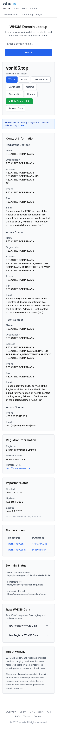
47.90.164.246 (39, 543)
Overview (11, 711)
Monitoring (27, 14)
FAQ (17, 716)
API (49, 711)
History (31, 94)
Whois (11, 79)
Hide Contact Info (20, 101)
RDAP (16, 8)
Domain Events (10, 14)
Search (28, 52)
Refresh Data (15, 108)
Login (39, 14)
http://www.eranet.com (18, 468)
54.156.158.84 (39, 549)
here (22, 125)
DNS (24, 8)
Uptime (33, 8)
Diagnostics (14, 94)
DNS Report (36, 711)
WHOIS (6, 8)
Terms (26, 716)
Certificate (14, 86)
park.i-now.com (17, 549)
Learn (23, 711)
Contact (38, 716)
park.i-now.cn (16, 543)
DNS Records (40, 79)
